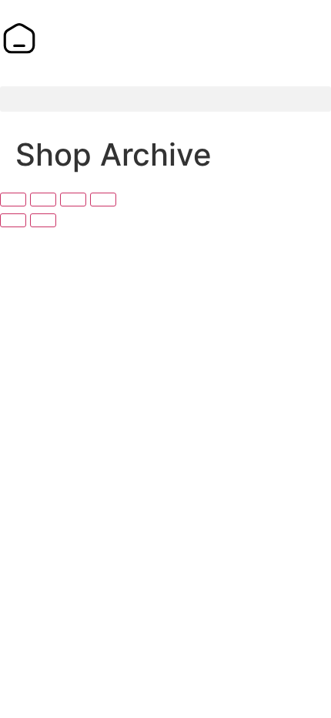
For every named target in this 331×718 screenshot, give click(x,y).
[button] (165, 99)
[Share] (73, 199)
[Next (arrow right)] (43, 220)
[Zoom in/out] (13, 199)
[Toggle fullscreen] (43, 199)
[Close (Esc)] (103, 199)
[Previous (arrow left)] (13, 220)
